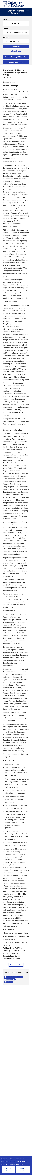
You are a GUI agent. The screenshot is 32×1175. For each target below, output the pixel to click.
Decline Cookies (23, 1169)
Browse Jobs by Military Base (16, 57)
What (5, 19)
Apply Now (14, 965)
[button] (16, 972)
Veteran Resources (16, 62)
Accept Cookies (8, 1169)
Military (6, 37)
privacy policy (19, 1164)
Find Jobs (16, 47)
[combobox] (16, 22)
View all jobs (16, 51)
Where (5, 28)
